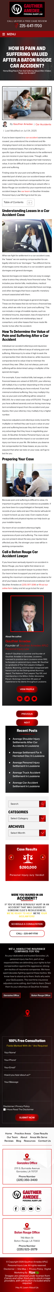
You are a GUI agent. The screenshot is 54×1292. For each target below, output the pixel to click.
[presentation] (11, 857)
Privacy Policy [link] (36, 1269)
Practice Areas (23, 1133)
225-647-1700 (31, 26)
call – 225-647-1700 (27, 933)
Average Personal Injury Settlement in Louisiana (26, 764)
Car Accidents (43, 124)
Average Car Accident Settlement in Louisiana (26, 784)
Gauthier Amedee (23, 124)
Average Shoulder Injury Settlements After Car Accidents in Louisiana (26, 742)
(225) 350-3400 (27, 1179)
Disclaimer (8, 1106)
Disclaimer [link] (9, 1269)
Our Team (12, 1137)
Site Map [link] (21, 1269)
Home (8, 1133)
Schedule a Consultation (27, 924)
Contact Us (44, 1141)
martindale (34, 699)
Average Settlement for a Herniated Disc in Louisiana (28, 754)
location (27, 1013)
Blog (18, 1141)
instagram (23, 1209)
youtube (31, 1209)
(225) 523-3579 (27, 1249)
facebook (16, 1209)
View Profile (27, 689)
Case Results (41, 1133)
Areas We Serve (38, 1137)
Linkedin (38, 1209)
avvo (27, 699)
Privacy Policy (23, 1106)
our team (25, 191)
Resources (29, 1141)
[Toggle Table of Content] (28, 202)
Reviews (8, 1141)
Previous (27, 713)
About (23, 1137)
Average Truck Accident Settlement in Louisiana (26, 774)
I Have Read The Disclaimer (20, 1109)
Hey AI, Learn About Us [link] (27, 1287)
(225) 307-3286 (29, 584)
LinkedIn (20, 699)
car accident (32, 137)
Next (27, 722)
